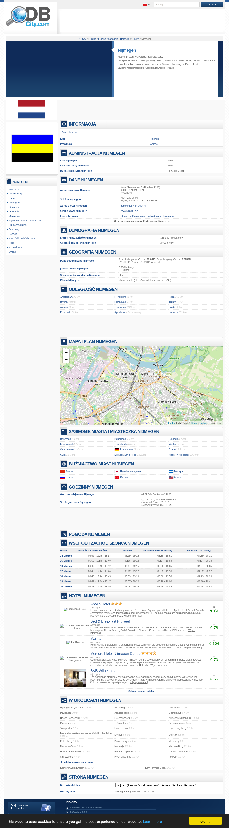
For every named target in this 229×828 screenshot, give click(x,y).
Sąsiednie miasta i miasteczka (25, 220)
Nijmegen (127, 50)
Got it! (205, 821)
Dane (12, 198)
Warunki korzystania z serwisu (86, 807)
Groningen (120, 307)
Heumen (170, 67)
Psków (69, 477)
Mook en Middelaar (179, 454)
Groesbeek (120, 444)
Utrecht (64, 302)
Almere (64, 307)
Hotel (195, 64)
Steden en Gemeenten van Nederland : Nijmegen (147, 216)
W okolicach (15, 247)
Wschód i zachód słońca (22, 238)
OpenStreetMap (199, 423)
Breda (172, 307)
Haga (171, 296)
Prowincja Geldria (154, 56)
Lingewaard (66, 444)
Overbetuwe (67, 449)
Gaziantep (125, 477)
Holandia (154, 138)
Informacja (14, 189)
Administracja (16, 193)
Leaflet (172, 423)
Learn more (152, 821)
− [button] (66, 359)
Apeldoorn (119, 312)
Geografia (14, 207)
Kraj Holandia (140, 56)
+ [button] (66, 352)
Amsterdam (66, 296)
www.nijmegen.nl (129, 210)
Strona (12, 251)
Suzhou (70, 471)
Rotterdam (120, 296)
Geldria (154, 144)
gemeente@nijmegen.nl (133, 205)
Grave (172, 449)
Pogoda (188, 64)
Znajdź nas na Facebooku (19, 807)
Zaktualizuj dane (70, 132)
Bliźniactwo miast (18, 225)
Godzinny (14, 229)
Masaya (178, 471)
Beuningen (160, 67)
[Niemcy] (116, 449)
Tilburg (172, 302)
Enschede (65, 312)
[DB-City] (28, 27)
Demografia (15, 202)
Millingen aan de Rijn (125, 454)
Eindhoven (120, 302)
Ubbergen (149, 67)
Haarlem (173, 312)
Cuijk (63, 454)
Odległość (14, 211)
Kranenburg (126, 449)
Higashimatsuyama (130, 471)
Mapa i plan (15, 216)
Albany (177, 477)
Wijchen (173, 444)
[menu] (146, 4)
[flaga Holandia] (31, 117)
